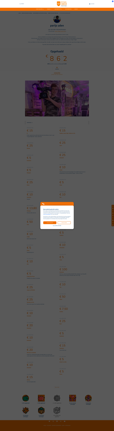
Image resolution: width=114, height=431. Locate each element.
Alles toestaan (50, 222)
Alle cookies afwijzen (57, 225)
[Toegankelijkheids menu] (112, 1)
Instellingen (64, 222)
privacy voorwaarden (47, 214)
